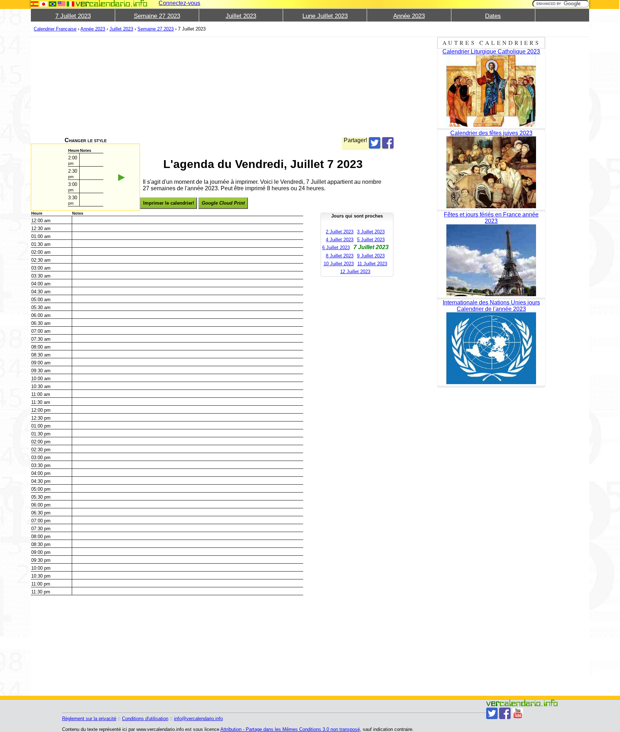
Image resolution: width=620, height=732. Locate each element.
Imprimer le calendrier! (168, 203)
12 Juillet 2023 (355, 271)
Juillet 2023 (241, 16)
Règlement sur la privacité (89, 718)
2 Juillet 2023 (339, 231)
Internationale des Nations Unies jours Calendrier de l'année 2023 (491, 305)
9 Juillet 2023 (371, 255)
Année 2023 (409, 16)
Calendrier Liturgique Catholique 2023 (491, 51)
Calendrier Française (55, 29)
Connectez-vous (179, 3)
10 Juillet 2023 (339, 263)
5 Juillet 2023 (371, 239)
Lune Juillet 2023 (325, 16)
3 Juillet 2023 (371, 231)
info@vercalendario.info (198, 718)
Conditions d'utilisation (145, 718)
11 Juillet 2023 (372, 263)
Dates (493, 16)
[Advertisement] (212, 87)
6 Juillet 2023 (336, 247)
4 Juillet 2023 (339, 239)
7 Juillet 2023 (73, 16)
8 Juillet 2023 (339, 255)
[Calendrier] (111, 3)
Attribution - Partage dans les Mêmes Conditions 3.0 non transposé (290, 729)
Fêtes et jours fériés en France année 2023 (491, 217)
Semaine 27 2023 (157, 16)
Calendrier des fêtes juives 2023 (491, 133)
